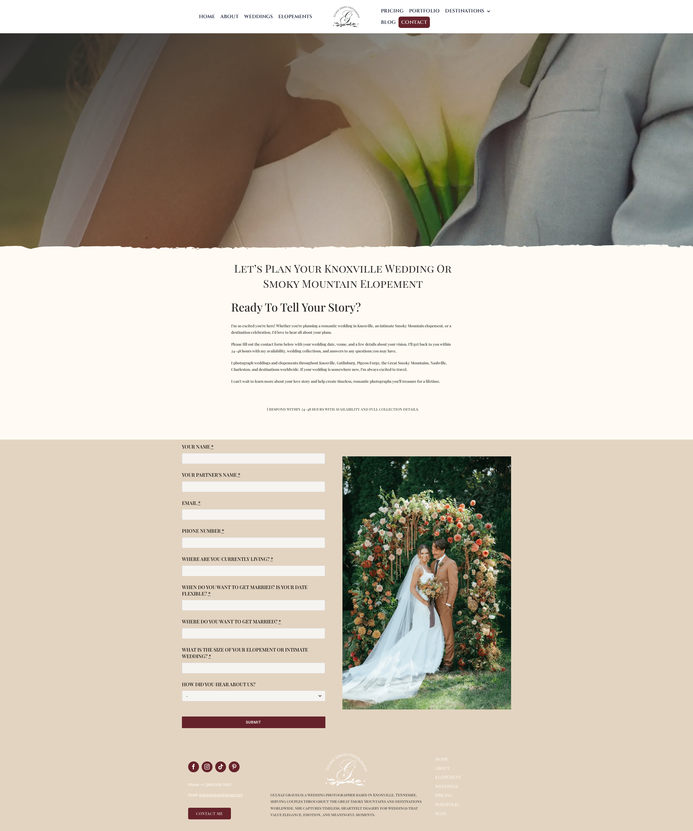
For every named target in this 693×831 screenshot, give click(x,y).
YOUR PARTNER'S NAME (211, 475)
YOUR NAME (198, 446)
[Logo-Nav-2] (346, 7)
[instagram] (207, 766)
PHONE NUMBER (203, 531)
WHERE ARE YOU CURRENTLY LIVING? (227, 559)
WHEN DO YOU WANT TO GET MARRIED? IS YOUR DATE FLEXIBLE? (245, 590)
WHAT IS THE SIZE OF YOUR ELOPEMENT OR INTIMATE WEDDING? (245, 652)
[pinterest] (234, 766)
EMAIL (191, 503)
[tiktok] (220, 766)
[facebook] (193, 766)
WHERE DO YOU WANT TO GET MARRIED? (231, 621)
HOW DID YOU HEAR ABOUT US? (219, 684)
